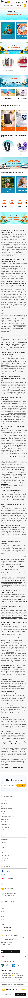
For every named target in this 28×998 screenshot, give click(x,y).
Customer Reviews (6, 845)
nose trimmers (10, 471)
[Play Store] (15, 952)
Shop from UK (15, 973)
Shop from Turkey (6, 980)
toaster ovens (22, 413)
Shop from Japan (6, 975)
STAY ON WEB (7, 995)
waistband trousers (12, 631)
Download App (5, 839)
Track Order (4, 814)
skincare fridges (11, 618)
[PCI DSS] (4, 965)
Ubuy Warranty (5, 827)
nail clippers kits (16, 469)
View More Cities (5, 927)
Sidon (2, 916)
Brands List (4, 842)
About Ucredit (5, 855)
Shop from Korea (6, 977)
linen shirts (4, 631)
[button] (15, 2)
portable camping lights (12, 363)
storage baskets (10, 652)
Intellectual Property (6, 808)
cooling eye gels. (19, 479)
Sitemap (3, 811)
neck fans (14, 344)
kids (9, 326)
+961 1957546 (6, 944)
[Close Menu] (1, 3)
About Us (3, 800)
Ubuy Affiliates (5, 858)
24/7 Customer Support (12, 935)
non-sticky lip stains (14, 518)
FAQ (2, 853)
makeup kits (4, 438)
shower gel (8, 452)
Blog (2, 850)
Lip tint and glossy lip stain (9, 515)
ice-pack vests (23, 615)
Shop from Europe (18, 980)
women (3, 326)
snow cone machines (6, 414)
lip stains (24, 437)
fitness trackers (17, 599)
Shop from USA (6, 973)
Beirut (2, 906)
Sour (2, 914)
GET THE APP (20, 995)
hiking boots (4, 569)
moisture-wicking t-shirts (12, 566)
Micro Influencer (5, 822)
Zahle (2, 919)
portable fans (7, 344)
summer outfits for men (19, 325)
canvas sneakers (8, 633)
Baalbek (3, 924)
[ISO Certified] (16, 965)
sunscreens (20, 445)
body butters (4, 484)
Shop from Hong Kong (19, 975)
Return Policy (4, 847)
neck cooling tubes (6, 617)
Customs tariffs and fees (8, 816)
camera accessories (16, 582)
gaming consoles (15, 580)
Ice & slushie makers (6, 419)
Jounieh (3, 911)
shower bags (4, 365)
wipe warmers (15, 617)
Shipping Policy (5, 819)
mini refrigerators (12, 413)
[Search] (25, 5)
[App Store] (5, 952)
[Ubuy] (7, 2)
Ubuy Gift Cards (5, 861)
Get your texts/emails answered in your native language (15, 938)
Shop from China (17, 977)
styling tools (11, 438)
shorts (17, 633)
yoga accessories (22, 601)
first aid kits (22, 363)
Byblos (3, 922)
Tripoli (2, 908)
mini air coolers (23, 618)
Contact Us (4, 803)
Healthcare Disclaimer (7, 830)
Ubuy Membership (6, 824)
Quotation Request (6, 806)
